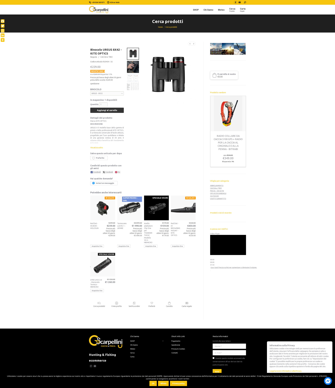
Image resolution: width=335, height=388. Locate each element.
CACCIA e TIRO (106, 57)
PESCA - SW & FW (217, 191)
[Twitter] (2, 26)
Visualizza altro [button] (96, 148)
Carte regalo (187, 306)
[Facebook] (2, 21)
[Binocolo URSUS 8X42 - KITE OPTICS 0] (133, 54)
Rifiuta (163, 383)
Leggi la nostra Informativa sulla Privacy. (286, 371)
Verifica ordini (134, 306)
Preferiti (152, 306)
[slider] (212, 262)
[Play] (210, 257)
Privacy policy (178, 383)
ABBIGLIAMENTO (216, 185)
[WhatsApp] (2, 30)
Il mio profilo (117, 306)
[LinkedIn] (2, 35)
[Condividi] (2, 40)
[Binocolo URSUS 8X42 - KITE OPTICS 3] (133, 86)
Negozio (93, 57)
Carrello (169, 306)
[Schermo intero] (210, 270)
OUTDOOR (214, 196)
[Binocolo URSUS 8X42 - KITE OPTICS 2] (133, 78)
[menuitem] (190, 44)
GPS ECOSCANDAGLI (218, 193)
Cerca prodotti (99, 306)
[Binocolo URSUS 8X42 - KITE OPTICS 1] (133, 67)
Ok (153, 383)
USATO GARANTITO (218, 198)
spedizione (94, 84)
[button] (99, 158)
